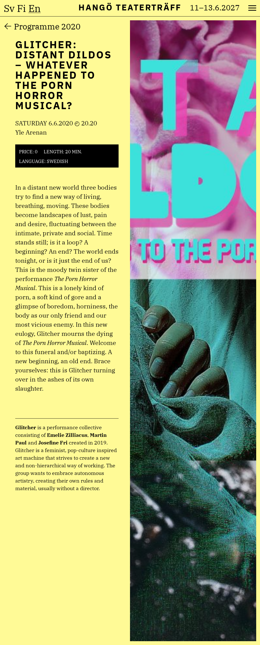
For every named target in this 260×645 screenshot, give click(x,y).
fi (21, 8)
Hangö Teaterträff (129, 7)
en (34, 8)
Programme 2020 (47, 26)
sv (9, 8)
